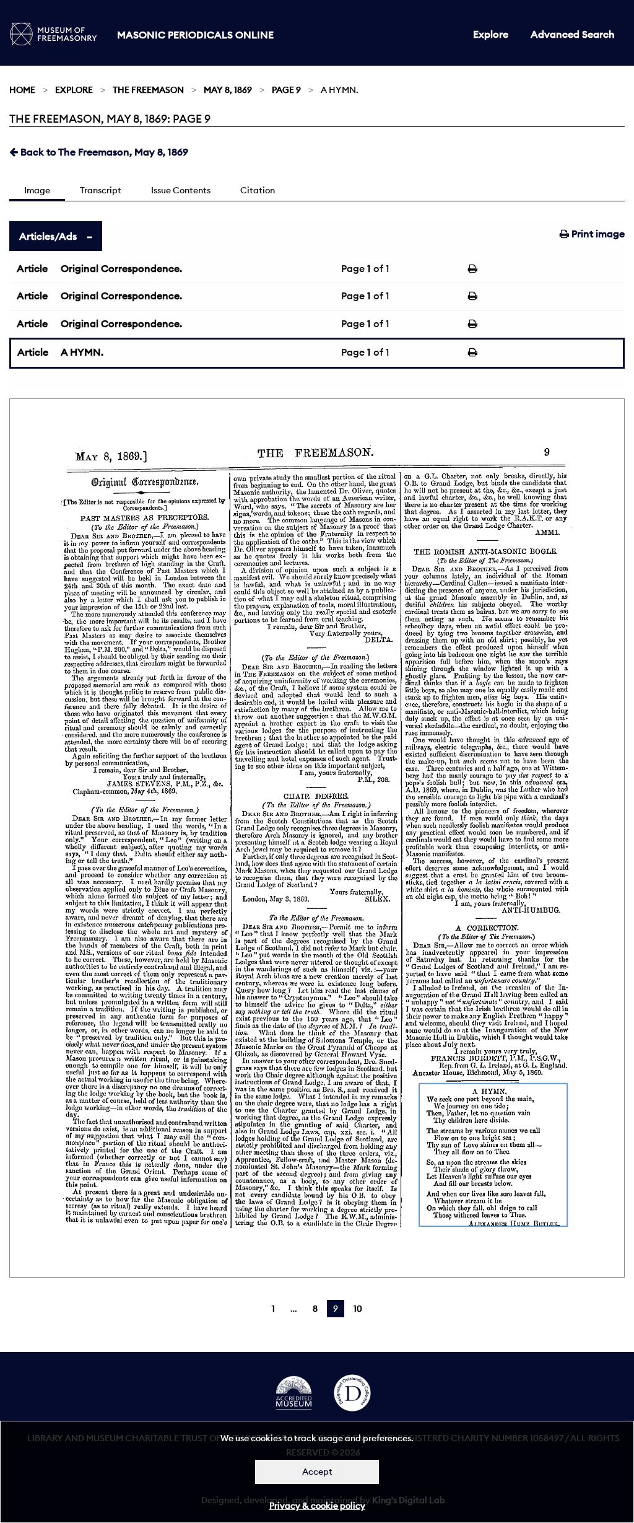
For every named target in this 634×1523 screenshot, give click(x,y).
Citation (257, 190)
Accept (317, 1471)
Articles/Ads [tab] (48, 236)
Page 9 (286, 89)
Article (32, 268)
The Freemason (148, 89)
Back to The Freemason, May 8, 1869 (103, 152)
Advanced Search (573, 34)
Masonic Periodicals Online (195, 35)
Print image (597, 233)
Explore (490, 34)
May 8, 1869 (228, 89)
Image (37, 190)
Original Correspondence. (121, 268)
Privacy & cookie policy (317, 1505)
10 (358, 1308)
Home (22, 89)
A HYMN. (82, 352)
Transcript (100, 190)
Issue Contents (181, 190)
